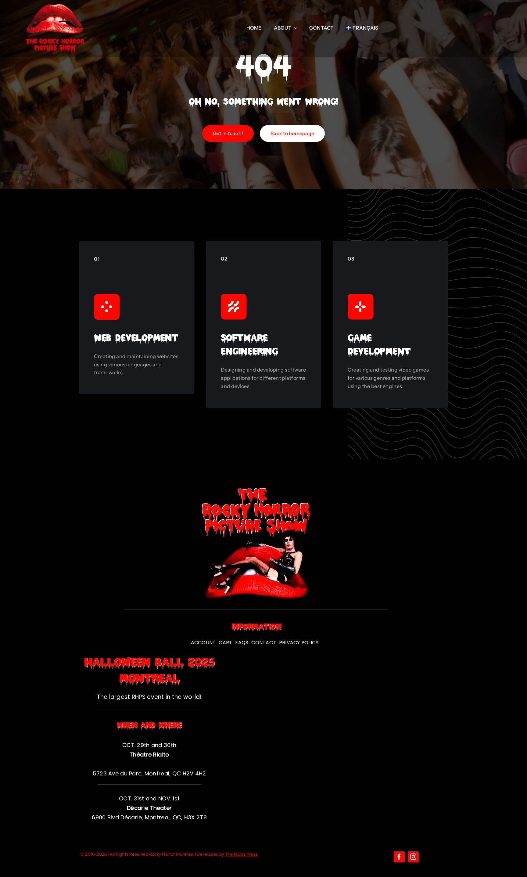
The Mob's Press (241, 854)
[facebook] (399, 856)
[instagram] (413, 856)
